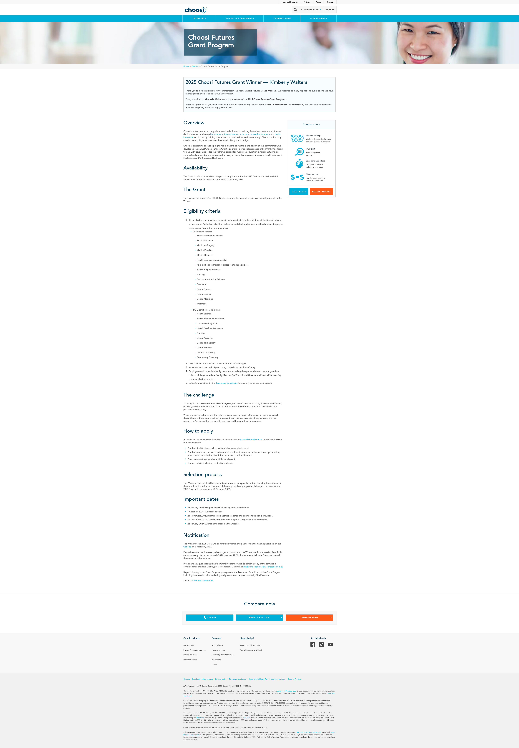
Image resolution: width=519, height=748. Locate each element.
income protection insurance (256, 134)
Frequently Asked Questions (223, 655)
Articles (307, 2)
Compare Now (309, 617)
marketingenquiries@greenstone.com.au (263, 566)
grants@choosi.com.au (251, 439)
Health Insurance (318, 18)
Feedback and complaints (202, 679)
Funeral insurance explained (251, 650)
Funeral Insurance (282, 18)
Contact (330, 2)
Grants (214, 664)
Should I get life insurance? (250, 645)
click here (200, 718)
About (318, 2)
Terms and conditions (237, 679)
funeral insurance (232, 134)
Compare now (310, 9)
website (187, 546)
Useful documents (278, 679)
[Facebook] (314, 645)
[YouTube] (332, 645)
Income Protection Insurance (240, 18)
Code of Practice (294, 679)
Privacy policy (220, 679)
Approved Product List (286, 691)
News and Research (289, 2)
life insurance (216, 134)
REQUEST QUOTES (321, 192)
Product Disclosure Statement (309, 732)
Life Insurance (199, 18)
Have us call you (259, 617)
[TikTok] (323, 645)
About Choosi (217, 645)
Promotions (216, 660)
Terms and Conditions (226, 383)
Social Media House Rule (258, 679)
